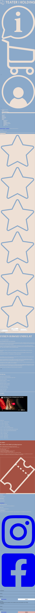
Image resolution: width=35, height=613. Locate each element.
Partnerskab (3, 116)
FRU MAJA (3, 117)
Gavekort (3, 118)
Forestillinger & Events (5, 109)
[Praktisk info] (18, 38)
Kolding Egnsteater (4, 112)
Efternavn (30, 329)
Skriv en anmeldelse (2, 133)
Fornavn (28, 329)
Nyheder (3, 115)
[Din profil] (18, 108)
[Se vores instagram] (18, 550)
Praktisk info (5, 121)
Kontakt (3, 119)
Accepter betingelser (3, 599)
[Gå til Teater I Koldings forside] (17, 4)
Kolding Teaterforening (5, 111)
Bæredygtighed (5, 120)
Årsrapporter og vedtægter (6, 123)
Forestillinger (7, 128)
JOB (2, 113)
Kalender (3, 110)
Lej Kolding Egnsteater (6, 122)
